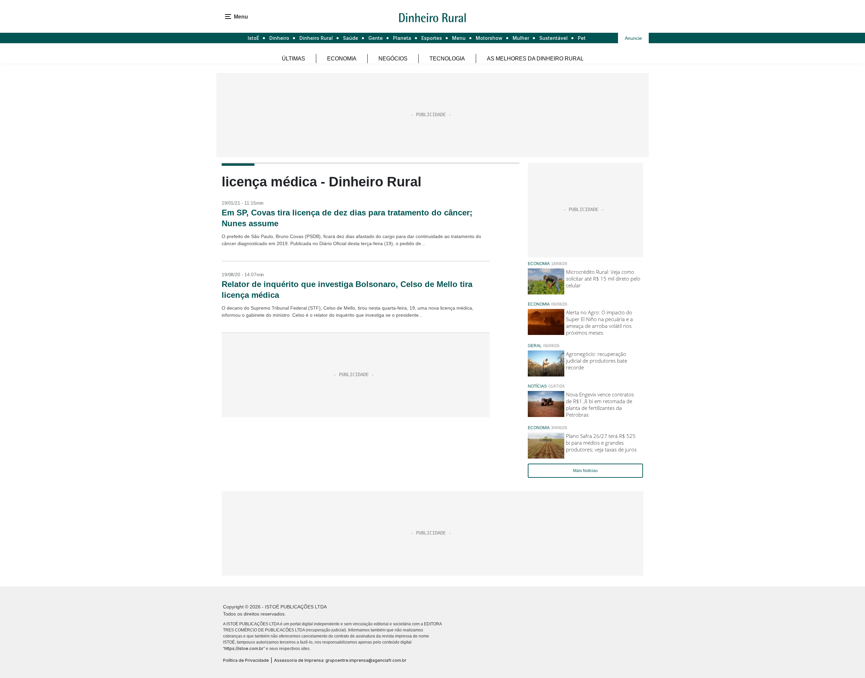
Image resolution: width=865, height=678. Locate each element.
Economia (341, 58)
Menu (459, 38)
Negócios (392, 58)
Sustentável (553, 38)
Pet (582, 38)
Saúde (350, 38)
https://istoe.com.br (244, 648)
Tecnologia (447, 58)
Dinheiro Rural (316, 38)
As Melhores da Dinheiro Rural (535, 58)
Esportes (431, 38)
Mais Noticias (585, 470)
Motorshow (489, 38)
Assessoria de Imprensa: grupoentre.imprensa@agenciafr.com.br (340, 660)
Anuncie (633, 38)
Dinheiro (279, 38)
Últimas (293, 58)
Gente (375, 38)
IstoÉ (253, 38)
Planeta (402, 38)
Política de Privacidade (246, 660)
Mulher (521, 38)
